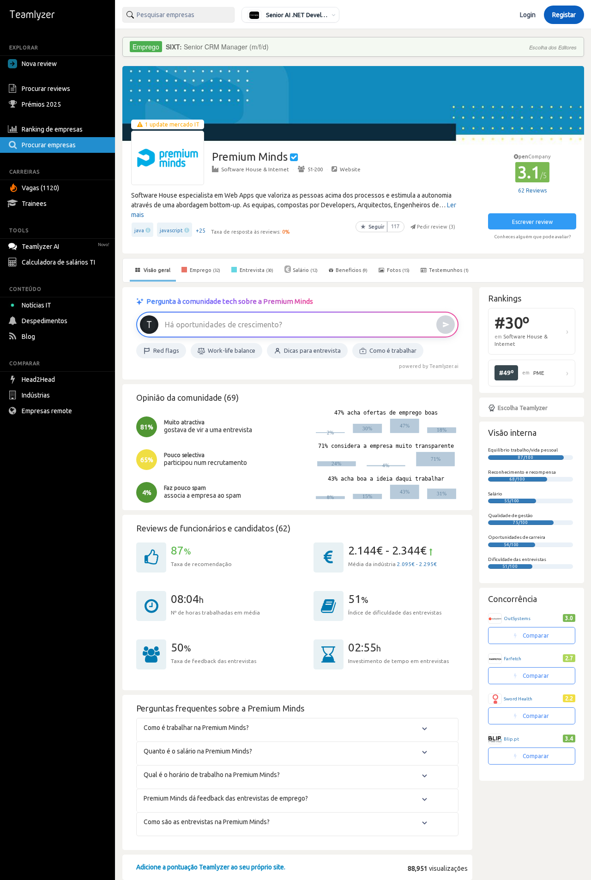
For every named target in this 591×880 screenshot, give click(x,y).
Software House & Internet (255, 169)
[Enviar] (445, 324)
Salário (305, 270)
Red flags (166, 350)
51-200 (315, 169)
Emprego (204, 270)
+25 (200, 231)
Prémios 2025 (41, 104)
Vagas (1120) (40, 188)
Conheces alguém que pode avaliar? (532, 236)
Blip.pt (511, 738)
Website (350, 169)
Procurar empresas (49, 145)
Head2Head (38, 379)
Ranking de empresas (52, 129)
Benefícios (352, 270)
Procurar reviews (46, 88)
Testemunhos (448, 270)
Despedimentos (44, 321)
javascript (171, 230)
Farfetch (512, 658)
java (139, 230)
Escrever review (532, 222)
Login (528, 14)
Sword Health (518, 698)
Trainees (34, 203)
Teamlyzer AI (65, 246)
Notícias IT (36, 305)
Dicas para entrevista (312, 350)
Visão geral (156, 270)
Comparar (535, 636)
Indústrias (36, 395)
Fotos (398, 270)
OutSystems (517, 618)
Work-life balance (231, 350)
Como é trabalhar (392, 350)
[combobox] (178, 15)
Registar (564, 14)
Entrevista (255, 270)
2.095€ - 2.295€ (417, 564)
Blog (28, 336)
